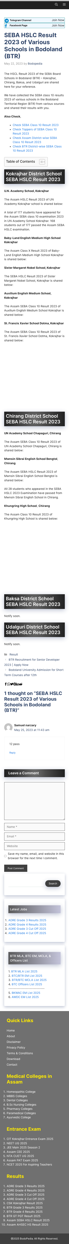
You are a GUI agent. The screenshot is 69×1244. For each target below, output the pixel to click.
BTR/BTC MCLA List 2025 (29, 980)
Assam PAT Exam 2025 (22, 1160)
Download (13, 1059)
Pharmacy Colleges (19, 1108)
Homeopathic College (21, 1091)
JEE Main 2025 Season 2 (23, 1147)
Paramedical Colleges (21, 1113)
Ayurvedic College (19, 1117)
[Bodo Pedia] (5, 4)
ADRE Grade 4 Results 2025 (27, 924)
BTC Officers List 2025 (27, 984)
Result (14, 654)
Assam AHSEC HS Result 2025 (27, 1224)
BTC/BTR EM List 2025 (27, 975)
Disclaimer (14, 1042)
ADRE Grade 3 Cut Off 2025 (27, 928)
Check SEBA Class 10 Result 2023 (36, 125)
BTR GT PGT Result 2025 (23, 1216)
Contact (12, 1064)
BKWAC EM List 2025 (26, 992)
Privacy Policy (16, 1047)
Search (53, 883)
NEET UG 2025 (17, 1143)
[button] (56, 4)
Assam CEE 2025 (18, 1151)
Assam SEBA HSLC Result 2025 (28, 1220)
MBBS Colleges (17, 1096)
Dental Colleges (17, 1100)
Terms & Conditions (20, 1053)
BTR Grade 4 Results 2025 (25, 1211)
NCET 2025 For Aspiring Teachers (30, 1164)
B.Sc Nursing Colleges (21, 1104)
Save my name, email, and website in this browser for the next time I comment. (36, 856)
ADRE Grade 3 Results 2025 (27, 920)
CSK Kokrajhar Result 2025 (25, 1203)
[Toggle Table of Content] (40, 162)
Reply (12, 752)
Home (11, 1030)
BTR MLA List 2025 (24, 971)
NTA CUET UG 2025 (20, 1156)
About (11, 1036)
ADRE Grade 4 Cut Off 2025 (27, 933)
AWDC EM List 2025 (25, 997)
